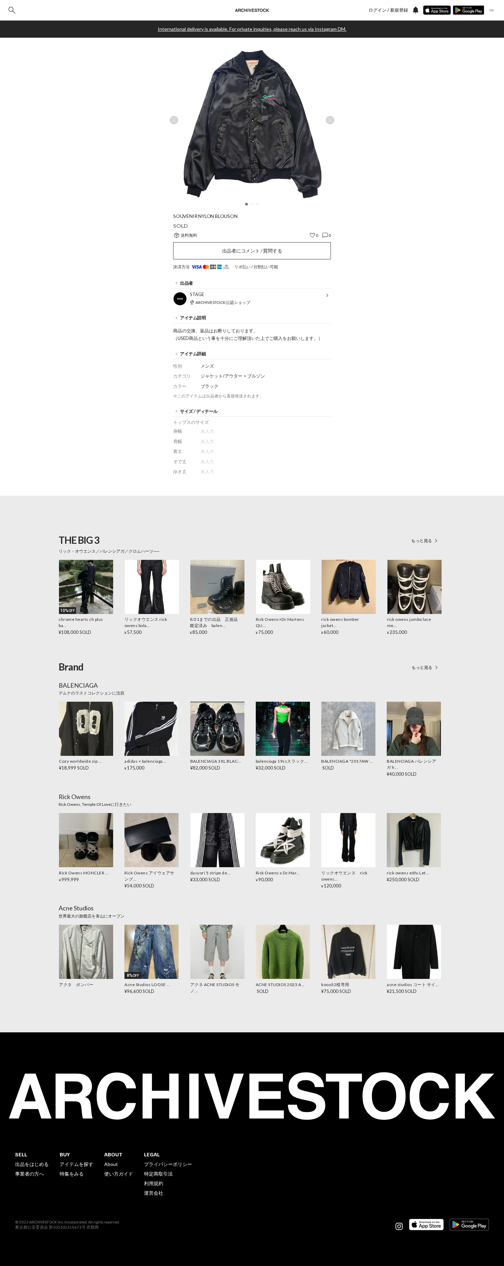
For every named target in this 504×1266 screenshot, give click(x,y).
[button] (246, 204)
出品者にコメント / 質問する (252, 251)
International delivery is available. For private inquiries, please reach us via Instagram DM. (252, 29)
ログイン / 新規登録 (388, 10)
